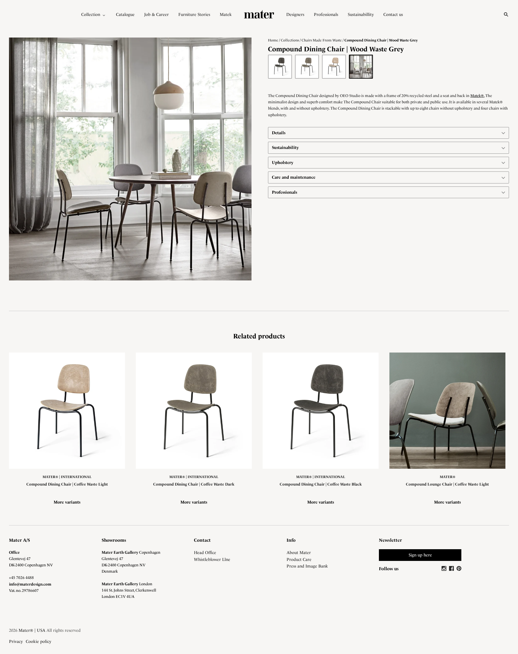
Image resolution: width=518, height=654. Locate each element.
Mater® (447, 477)
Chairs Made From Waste (322, 40)
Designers (295, 14)
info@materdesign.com (30, 584)
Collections (290, 40)
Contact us (393, 14)
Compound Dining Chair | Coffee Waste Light (67, 484)
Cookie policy (38, 641)
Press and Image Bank (307, 566)
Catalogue (125, 14)
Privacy (16, 641)
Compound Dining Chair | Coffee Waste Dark (193, 484)
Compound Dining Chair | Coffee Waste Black (321, 484)
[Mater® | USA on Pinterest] (459, 568)
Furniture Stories (194, 14)
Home (273, 40)
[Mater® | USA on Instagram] (445, 568)
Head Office (205, 552)
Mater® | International (67, 477)
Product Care (299, 559)
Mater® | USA (32, 630)
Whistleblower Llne (212, 559)
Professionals (326, 14)
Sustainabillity (361, 14)
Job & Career (156, 14)
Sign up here (420, 555)
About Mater (299, 552)
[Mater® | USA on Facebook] (452, 568)
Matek (226, 14)
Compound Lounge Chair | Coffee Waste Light (447, 484)
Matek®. (477, 95)
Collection (90, 14)
